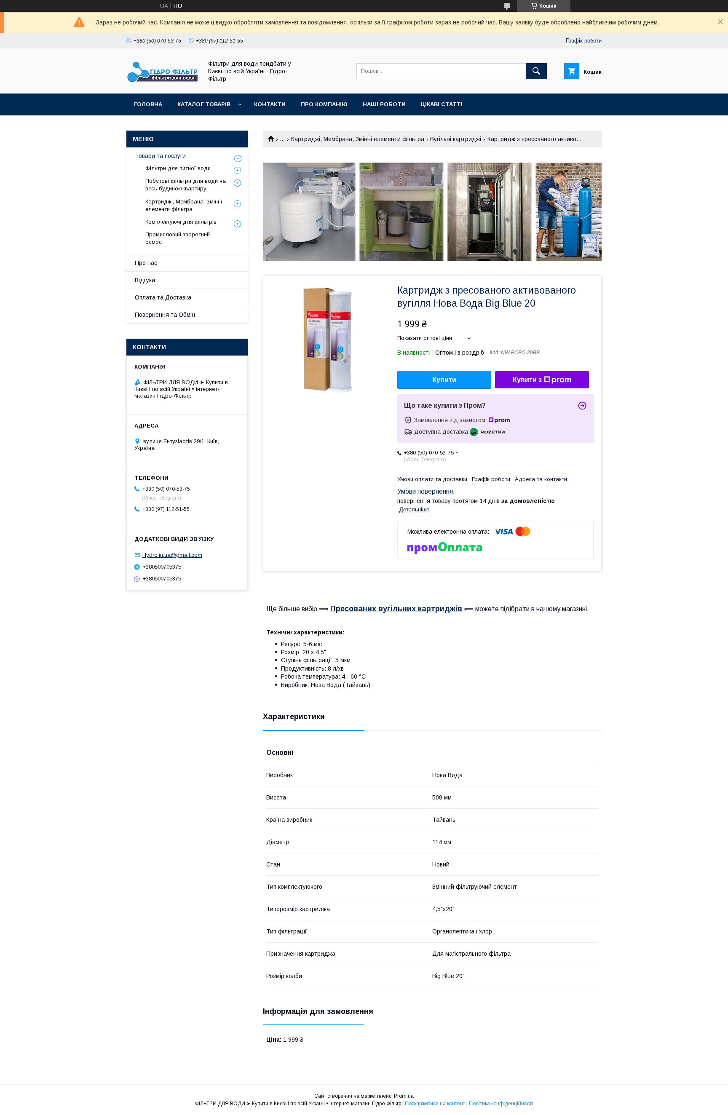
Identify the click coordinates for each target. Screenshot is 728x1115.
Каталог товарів (203, 104)
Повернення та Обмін (165, 314)
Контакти (270, 104)
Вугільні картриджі (455, 139)
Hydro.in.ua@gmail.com (172, 555)
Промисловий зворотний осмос (177, 238)
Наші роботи (384, 104)
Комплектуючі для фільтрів (181, 222)
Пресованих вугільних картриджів (396, 608)
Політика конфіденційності (501, 1104)
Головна (148, 104)
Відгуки (145, 280)
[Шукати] (536, 71)
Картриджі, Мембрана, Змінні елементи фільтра (357, 139)
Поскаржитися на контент (435, 1104)
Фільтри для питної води (178, 168)
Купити (444, 379)
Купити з (527, 379)
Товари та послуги (160, 155)
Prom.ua (404, 1096)
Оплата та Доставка (163, 297)
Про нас (146, 262)
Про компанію (324, 104)
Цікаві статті (442, 104)
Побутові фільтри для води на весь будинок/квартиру (185, 185)
